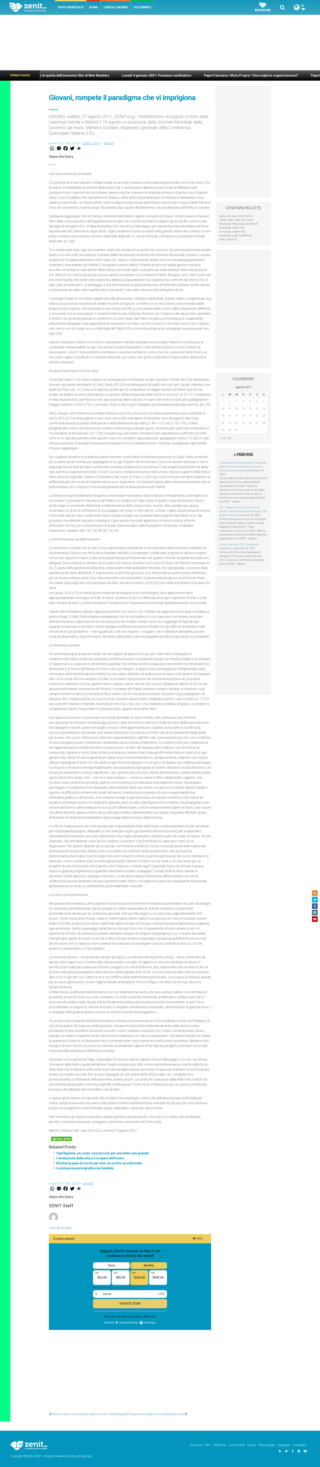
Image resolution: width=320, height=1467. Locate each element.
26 (250, 422)
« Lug (222, 438)
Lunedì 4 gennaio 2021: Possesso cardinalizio (91, 75)
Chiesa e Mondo (116, 7)
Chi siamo (196, 1445)
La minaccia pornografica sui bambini (85, 1168)
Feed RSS (245, 454)
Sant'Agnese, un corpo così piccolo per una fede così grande (102, 1153)
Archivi (109, 143)
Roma (93, 7)
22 (222, 422)
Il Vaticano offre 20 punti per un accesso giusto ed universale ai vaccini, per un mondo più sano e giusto (242, 466)
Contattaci (299, 1445)
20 (257, 415)
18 (243, 415)
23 (229, 422)
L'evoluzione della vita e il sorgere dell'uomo (90, 1158)
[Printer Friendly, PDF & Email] (61, 1139)
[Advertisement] (160, 42)
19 (250, 415)
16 (229, 415)
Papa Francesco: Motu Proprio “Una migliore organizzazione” (185, 75)
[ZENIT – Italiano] (32, 7)
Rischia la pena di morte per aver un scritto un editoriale (99, 1163)
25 (243, 422)
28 (263, 422)
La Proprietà (236, 1445)
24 (236, 422)
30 (229, 429)
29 (222, 429)
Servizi (251, 1445)
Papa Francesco (71, 7)
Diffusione (219, 1445)
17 (236, 415)
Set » (229, 438)
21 (263, 415)
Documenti (142, 7)
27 (257, 422)
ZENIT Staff (91, 143)
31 (236, 429)
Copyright (284, 1445)
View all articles (60, 1228)
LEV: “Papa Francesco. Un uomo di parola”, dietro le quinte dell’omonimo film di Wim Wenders (243, 511)
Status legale (266, 1445)
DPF (208, 1445)
